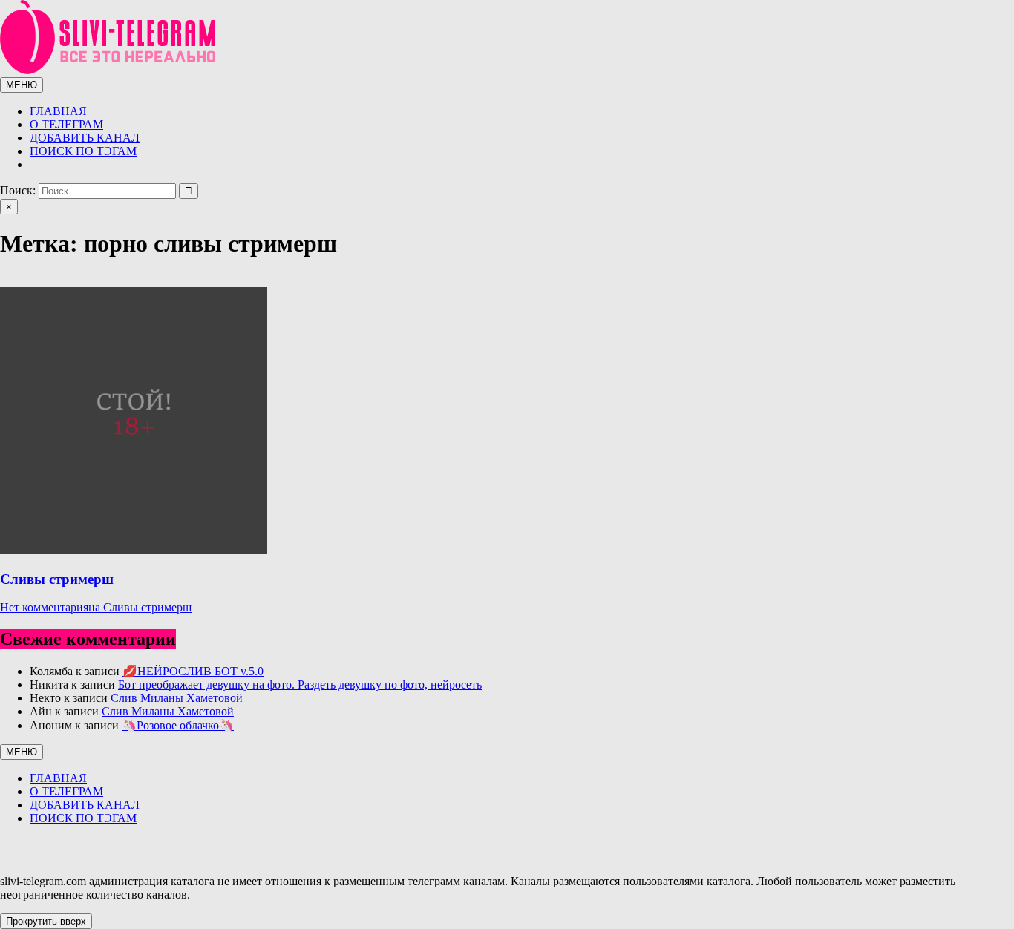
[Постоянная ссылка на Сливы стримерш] (133, 550)
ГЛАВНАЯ (58, 111)
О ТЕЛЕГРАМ (66, 124)
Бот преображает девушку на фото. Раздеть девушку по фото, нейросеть (300, 684)
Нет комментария (96, 607)
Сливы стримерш (57, 579)
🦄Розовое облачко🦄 (178, 725)
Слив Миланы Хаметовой (177, 698)
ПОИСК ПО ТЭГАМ (83, 151)
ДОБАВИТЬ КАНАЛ (85, 137)
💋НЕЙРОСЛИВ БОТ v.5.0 (193, 671)
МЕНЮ (21, 85)
